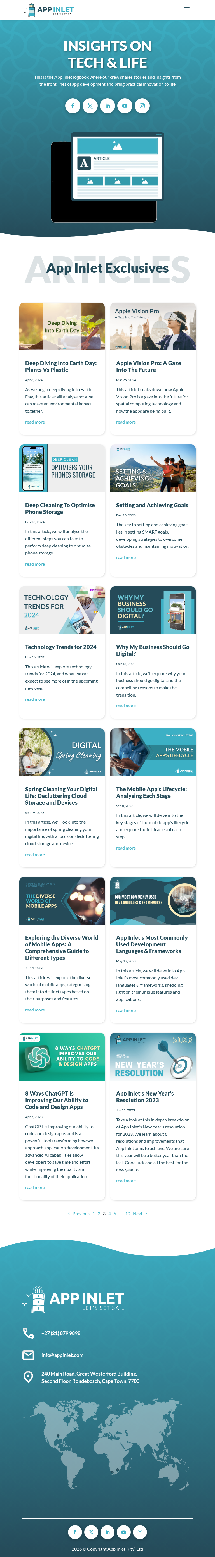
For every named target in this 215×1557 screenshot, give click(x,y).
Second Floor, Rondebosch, (71, 1381)
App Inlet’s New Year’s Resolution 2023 (145, 1096)
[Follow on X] (90, 105)
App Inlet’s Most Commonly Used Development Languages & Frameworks (152, 944)
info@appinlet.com (62, 1355)
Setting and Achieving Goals (152, 505)
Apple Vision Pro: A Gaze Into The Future (148, 366)
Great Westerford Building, (107, 1374)
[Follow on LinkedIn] (107, 105)
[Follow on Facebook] (72, 105)
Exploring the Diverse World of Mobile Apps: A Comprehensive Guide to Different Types (61, 947)
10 (127, 1213)
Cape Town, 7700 (120, 1381)
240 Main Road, (58, 1374)
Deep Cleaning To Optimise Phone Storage (60, 508)
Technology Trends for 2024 (61, 647)
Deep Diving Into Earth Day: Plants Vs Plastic (61, 366)
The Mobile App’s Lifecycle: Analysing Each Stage (151, 792)
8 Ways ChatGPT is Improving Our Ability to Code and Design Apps (56, 1100)
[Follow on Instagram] (142, 105)
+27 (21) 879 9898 (60, 1333)
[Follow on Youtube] (124, 105)
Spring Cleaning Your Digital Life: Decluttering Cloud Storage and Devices (61, 796)
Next (137, 1213)
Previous (81, 1213)
